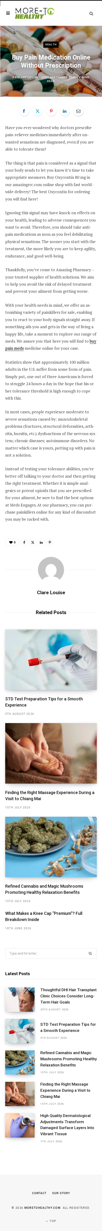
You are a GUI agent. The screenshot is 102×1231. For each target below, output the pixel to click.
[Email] (78, 111)
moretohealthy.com (42, 1207)
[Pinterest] (51, 111)
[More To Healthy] (35, 13)
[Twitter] (37, 111)
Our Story (61, 1193)
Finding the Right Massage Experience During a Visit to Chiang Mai (65, 1090)
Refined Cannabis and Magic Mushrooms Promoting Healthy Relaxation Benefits (68, 1058)
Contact (39, 1193)
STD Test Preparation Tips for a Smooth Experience (68, 1027)
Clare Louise (28, 77)
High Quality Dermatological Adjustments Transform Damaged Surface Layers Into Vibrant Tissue (67, 1124)
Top (52, 1221)
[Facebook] (24, 111)
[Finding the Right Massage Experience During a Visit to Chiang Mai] (51, 753)
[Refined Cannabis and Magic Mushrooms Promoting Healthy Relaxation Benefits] (51, 847)
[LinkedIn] (65, 111)
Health (51, 44)
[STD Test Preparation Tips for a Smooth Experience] (51, 659)
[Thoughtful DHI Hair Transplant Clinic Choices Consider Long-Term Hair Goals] (22, 999)
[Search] (91, 13)
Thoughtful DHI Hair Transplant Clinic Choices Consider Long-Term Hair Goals (68, 995)
